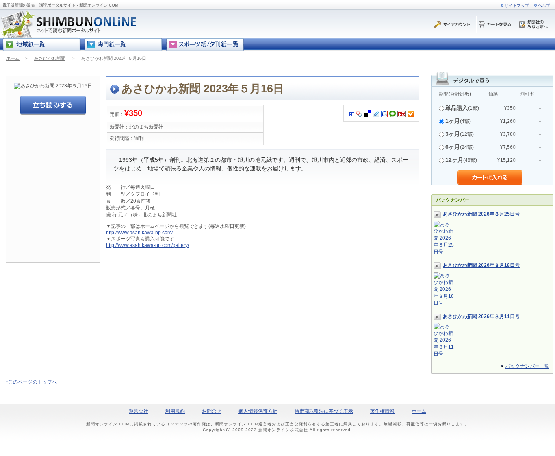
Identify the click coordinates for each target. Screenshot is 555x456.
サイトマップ (517, 5)
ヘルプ (544, 5)
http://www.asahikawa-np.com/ (139, 233)
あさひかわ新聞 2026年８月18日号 (481, 265)
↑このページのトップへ (31, 382)
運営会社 (138, 411)
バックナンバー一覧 (527, 366)
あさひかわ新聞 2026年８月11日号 (481, 316)
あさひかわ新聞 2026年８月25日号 (481, 214)
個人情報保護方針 (258, 411)
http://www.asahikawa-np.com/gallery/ (147, 245)
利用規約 (175, 411)
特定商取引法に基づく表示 (324, 411)
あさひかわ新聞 (49, 58)
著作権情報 (382, 411)
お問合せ (211, 411)
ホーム (13, 58)
